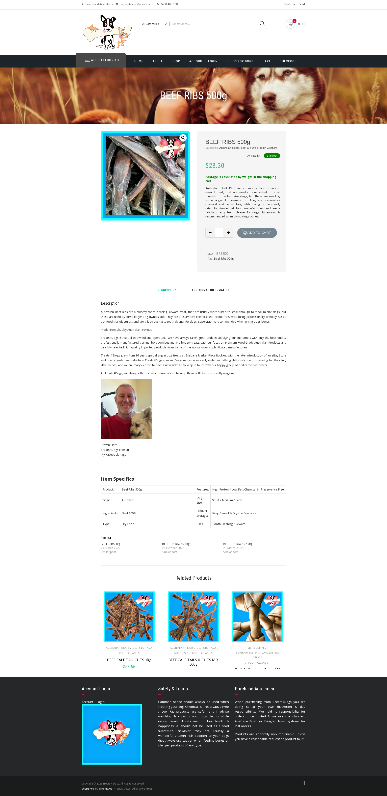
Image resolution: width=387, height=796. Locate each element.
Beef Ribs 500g (224, 258)
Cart (267, 61)
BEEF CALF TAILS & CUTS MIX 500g (193, 662)
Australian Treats (229, 147)
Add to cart (259, 233)
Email (302, 4)
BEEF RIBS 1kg (110, 544)
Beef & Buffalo (249, 147)
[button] (183, 137)
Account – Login (203, 61)
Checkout (288, 61)
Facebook (289, 4)
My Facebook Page (113, 454)
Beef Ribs (228, 188)
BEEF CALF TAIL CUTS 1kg (129, 660)
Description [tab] (167, 290)
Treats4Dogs (110, 338)
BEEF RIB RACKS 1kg (175, 544)
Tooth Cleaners (268, 147)
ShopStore (88, 788)
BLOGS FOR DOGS (240, 61)
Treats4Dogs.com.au (115, 450)
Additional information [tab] (210, 290)
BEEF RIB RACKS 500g (237, 544)
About (157, 61)
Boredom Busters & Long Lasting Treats (257, 655)
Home (138, 61)
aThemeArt (105, 788)
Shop (176, 61)
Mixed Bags (181, 653)
